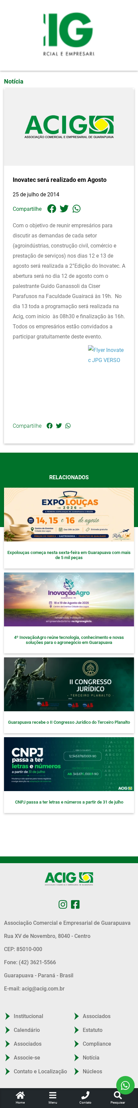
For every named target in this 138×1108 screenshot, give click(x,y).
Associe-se (27, 1057)
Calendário (27, 1030)
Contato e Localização (40, 1071)
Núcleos (92, 1071)
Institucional (28, 1016)
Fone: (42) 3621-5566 (30, 962)
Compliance (97, 1044)
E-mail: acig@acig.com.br (34, 988)
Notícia (91, 1057)
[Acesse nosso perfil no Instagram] (63, 904)
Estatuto (92, 1030)
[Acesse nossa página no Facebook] (75, 904)
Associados (28, 1044)
